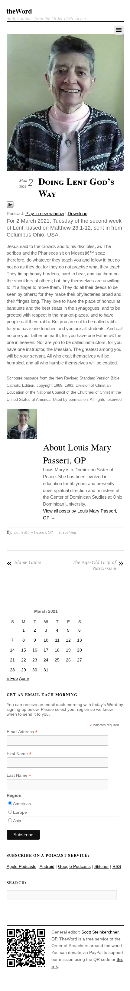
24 (46, 660)
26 (68, 660)
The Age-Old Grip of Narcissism (98, 565)
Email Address (22, 732)
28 (12, 669)
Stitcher (101, 866)
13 (79, 640)
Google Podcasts (74, 866)
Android (47, 866)
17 (46, 650)
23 (34, 660)
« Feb (12, 678)
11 (57, 640)
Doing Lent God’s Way (76, 187)
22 (23, 660)
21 (12, 660)
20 (79, 650)
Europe (20, 812)
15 (23, 650)
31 (46, 669)
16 (34, 650)
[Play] (10, 206)
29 (23, 669)
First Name (19, 754)
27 (79, 660)
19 (68, 650)
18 (57, 650)
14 (12, 650)
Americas (22, 803)
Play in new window (44, 213)
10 (46, 640)
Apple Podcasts (21, 866)
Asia (17, 820)
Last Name (19, 775)
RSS (116, 866)
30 (34, 669)
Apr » (24, 678)
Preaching (67, 532)
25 (57, 660)
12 (68, 640)
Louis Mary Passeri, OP (33, 532)
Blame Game (24, 562)
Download (77, 213)
